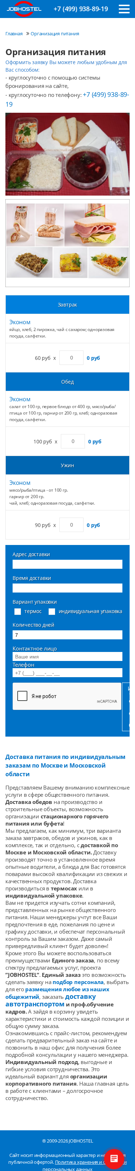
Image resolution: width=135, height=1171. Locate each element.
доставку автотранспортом (50, 1000)
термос (33, 611)
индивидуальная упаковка (90, 611)
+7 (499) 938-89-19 (81, 8)
